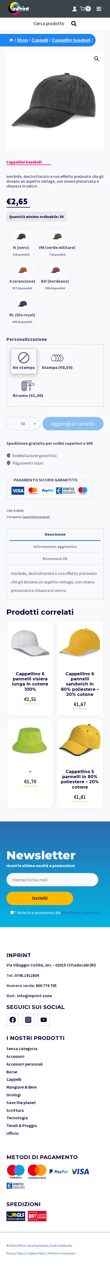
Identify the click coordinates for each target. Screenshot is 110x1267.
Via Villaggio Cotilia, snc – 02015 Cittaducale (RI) (51, 965)
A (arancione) (22, 281)
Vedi (30, 668)
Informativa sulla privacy (81, 912)
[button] (96, 59)
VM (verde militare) (57, 247)
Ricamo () (28, 395)
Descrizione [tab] (55, 534)
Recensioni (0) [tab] (55, 558)
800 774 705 (46, 985)
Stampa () (57, 367)
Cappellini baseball (24, 162)
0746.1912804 (26, 975)
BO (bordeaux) (55, 281)
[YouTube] (43, 1020)
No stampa (24, 367)
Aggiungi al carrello (73, 423)
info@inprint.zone (34, 995)
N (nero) (21, 247)
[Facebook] (12, 1020)
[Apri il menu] (99, 9)
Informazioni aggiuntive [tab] (55, 546)
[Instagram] (28, 1020)
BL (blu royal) (22, 314)
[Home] (11, 40)
